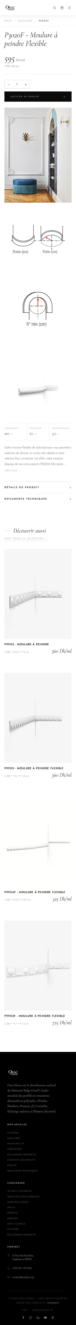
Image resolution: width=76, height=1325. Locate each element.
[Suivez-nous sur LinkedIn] (38, 1317)
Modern (12, 1218)
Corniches (14, 1148)
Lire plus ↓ (12, 470)
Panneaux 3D (15, 1143)
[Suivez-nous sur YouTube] (45, 1317)
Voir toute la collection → (25, 538)
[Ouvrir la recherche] (54, 8)
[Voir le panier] (62, 7)
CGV (24, 1310)
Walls (11, 1207)
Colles (11, 1165)
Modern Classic (18, 1202)
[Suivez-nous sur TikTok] (52, 1317)
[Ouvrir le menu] (69, 8)
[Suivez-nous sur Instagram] (30, 1317)
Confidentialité (43, 1310)
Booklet (12, 1212)
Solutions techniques (22, 1170)
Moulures (25, 20)
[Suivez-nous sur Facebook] (23, 1317)
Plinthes (13, 1132)
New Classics (16, 1223)
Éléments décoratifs (21, 1159)
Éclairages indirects (21, 1154)
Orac (8, 20)
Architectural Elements (23, 1196)
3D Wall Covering (19, 1191)
